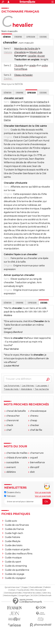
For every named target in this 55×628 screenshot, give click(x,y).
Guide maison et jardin (17, 549)
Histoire (8, 52)
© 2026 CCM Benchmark (41, 596)
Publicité (47, 587)
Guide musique (13, 557)
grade (32, 65)
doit (33, 112)
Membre (19, 48)
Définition (7, 92)
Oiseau (18, 75)
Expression (30, 36)
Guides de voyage (14, 574)
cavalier (32, 55)
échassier (27, 75)
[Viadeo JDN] (41, 619)
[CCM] (41, 608)
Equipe (25, 587)
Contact (12, 590)
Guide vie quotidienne (17, 570)
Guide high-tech (14, 533)
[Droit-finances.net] (41, 613)
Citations (43, 36)
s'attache (42, 102)
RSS (32, 590)
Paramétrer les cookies (32, 593)
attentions (12, 109)
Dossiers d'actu (13, 492)
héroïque (19, 116)
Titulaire (18, 65)
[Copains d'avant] (14, 619)
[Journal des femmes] (14, 608)
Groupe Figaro (24, 596)
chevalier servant (21, 112)
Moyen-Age (35, 52)
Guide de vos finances (17, 525)
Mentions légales (10, 596)
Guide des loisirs (13, 545)
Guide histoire (12, 537)
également (42, 112)
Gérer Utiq (46, 593)
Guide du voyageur (15, 578)
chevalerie (20, 52)
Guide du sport (13, 561)
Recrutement (40, 590)
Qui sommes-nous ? (13, 587)
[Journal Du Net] (14, 613)
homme (28, 102)
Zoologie (8, 78)
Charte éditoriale (35, 587)
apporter (9, 105)
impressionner (38, 116)
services (33, 105)
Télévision (11, 496)
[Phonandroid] (41, 625)
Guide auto (11, 521)
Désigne (15, 102)
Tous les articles (23, 590)
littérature (33, 109)
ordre (45, 65)
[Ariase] (14, 624)
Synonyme (18, 36)
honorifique (20, 69)
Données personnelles (13, 593)
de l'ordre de (31, 48)
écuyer (41, 55)
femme (25, 105)
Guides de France (14, 529)
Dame (7, 120)
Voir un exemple (43, 492)
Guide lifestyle (12, 541)
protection (44, 105)
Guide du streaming (16, 565)
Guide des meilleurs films (18, 553)
